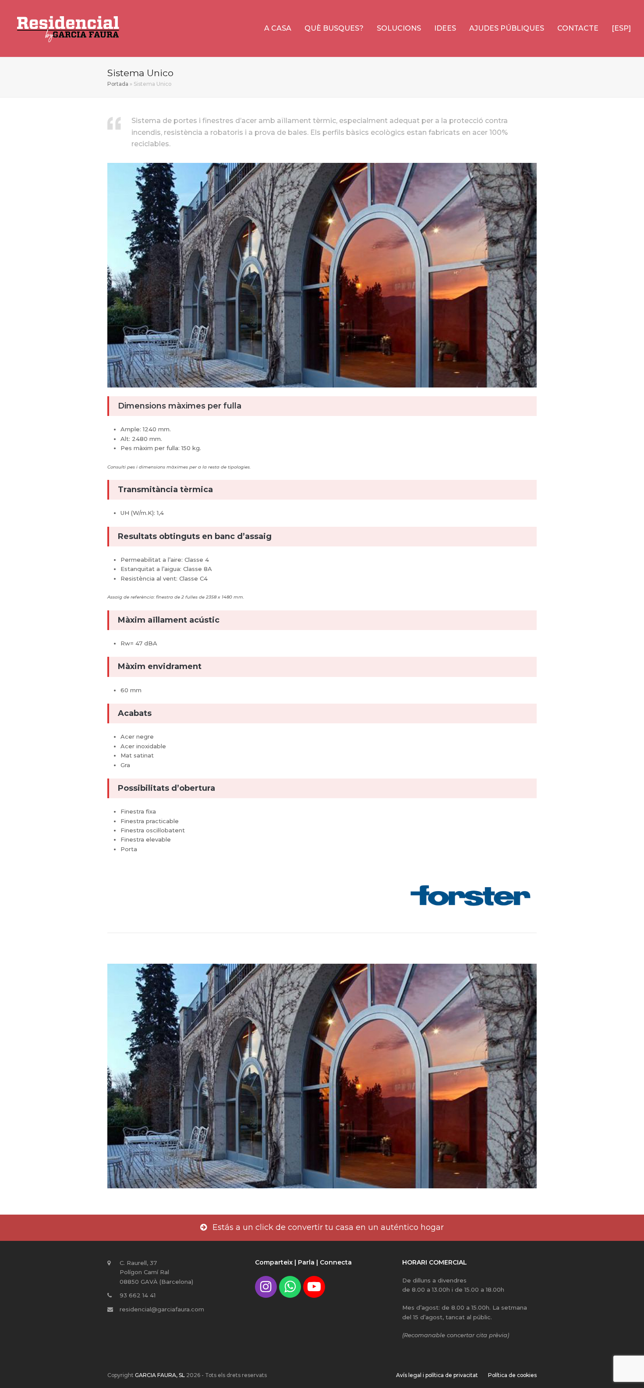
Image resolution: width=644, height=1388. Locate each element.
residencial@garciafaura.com (162, 1309)
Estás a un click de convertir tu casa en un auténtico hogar (328, 1227)
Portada (117, 84)
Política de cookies (512, 1375)
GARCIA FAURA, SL (160, 1375)
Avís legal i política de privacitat (437, 1375)
